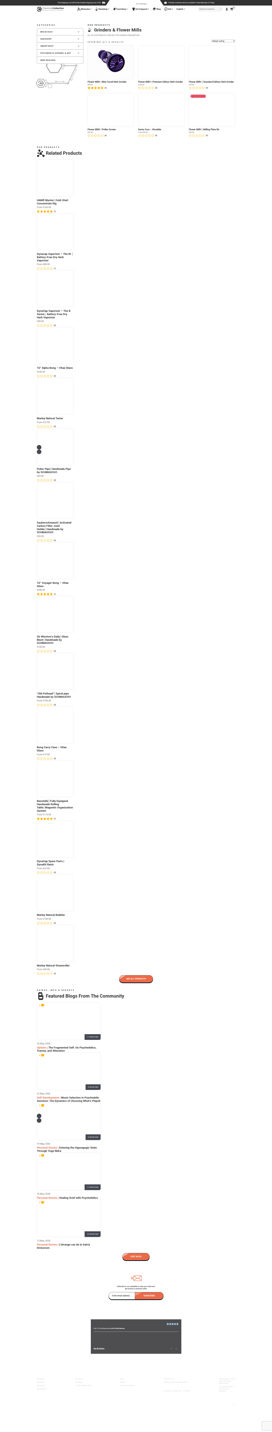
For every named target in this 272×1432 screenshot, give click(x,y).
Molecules (85, 9)
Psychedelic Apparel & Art (55, 53)
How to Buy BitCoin (127, 1385)
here (103, 1362)
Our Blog (78, 1382)
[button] (39, 447)
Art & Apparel (141, 9)
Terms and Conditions (46, 1402)
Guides (123, 1382)
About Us (78, 1379)
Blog (159, 9)
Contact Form (169, 1379)
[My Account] (226, 9)
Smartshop (121, 9)
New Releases (48, 60)
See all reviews (99, 1349)
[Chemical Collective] (50, 9)
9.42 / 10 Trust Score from (109, 1328)
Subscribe (149, 1295)
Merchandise (42, 1389)
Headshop (103, 9)
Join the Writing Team (83, 1385)
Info (169, 9)
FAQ (122, 1379)
